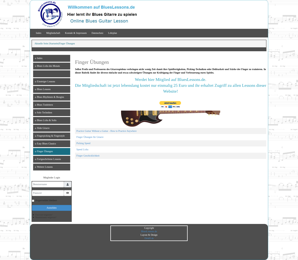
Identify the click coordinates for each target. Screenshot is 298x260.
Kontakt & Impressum (76, 33)
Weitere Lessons (45, 167)
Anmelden (52, 208)
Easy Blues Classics (46, 143)
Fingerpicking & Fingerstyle (51, 136)
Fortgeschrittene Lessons (49, 159)
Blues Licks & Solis (46, 120)
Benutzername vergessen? (45, 217)
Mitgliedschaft (53, 33)
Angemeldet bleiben (46, 200)
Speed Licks (82, 149)
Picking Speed (83, 143)
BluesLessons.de (149, 231)
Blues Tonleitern (45, 105)
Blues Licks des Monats (48, 66)
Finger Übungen (45, 151)
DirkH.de (149, 238)
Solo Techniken (44, 112)
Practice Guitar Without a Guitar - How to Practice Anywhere (106, 131)
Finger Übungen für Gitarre (89, 137)
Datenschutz (97, 33)
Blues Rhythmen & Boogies (50, 97)
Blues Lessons (44, 89)
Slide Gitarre (43, 128)
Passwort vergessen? (43, 215)
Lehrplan (112, 33)
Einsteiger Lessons (46, 81)
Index (38, 33)
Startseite (53, 43)
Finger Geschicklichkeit (88, 155)
